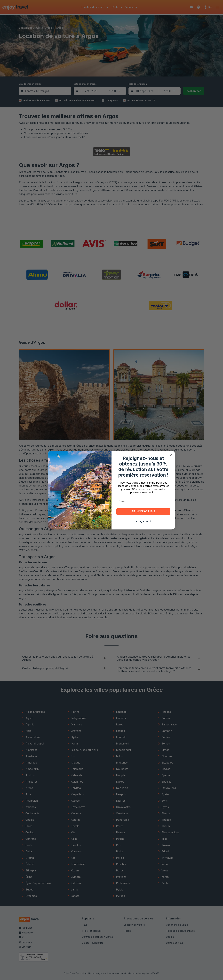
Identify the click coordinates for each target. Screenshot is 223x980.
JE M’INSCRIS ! (143, 511)
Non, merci (143, 521)
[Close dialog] (171, 454)
